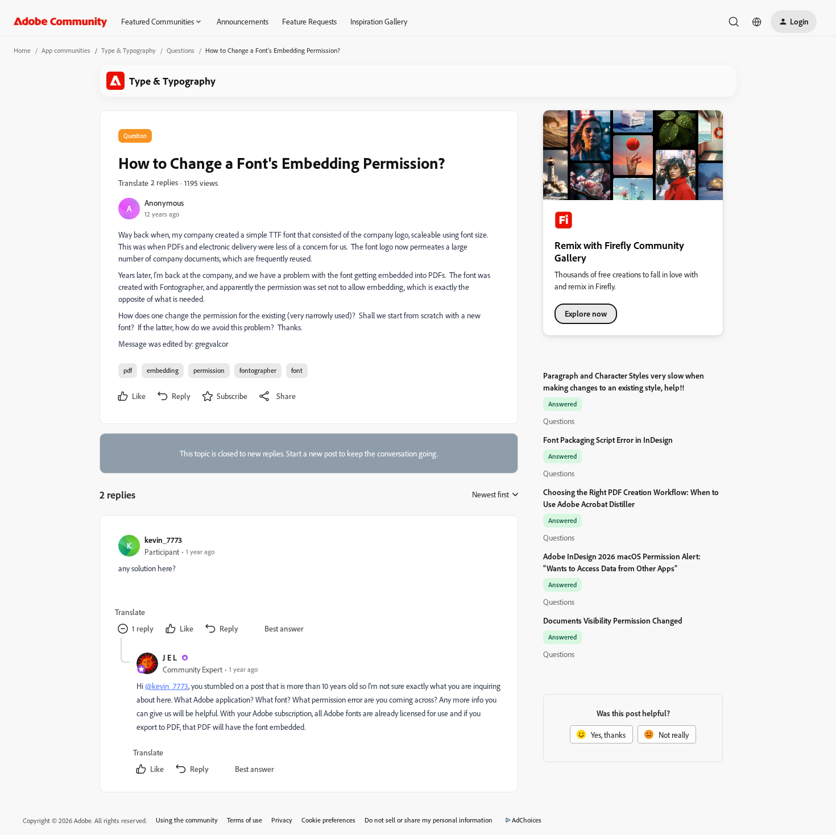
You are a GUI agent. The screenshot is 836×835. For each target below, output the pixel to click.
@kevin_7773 (166, 686)
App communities (66, 50)
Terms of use (244, 820)
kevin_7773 (163, 540)
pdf (127, 370)
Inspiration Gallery (378, 21)
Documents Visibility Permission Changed (612, 620)
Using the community (187, 820)
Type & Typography (128, 50)
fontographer (257, 370)
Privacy (281, 820)
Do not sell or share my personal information (429, 820)
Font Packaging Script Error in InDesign (608, 439)
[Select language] (757, 22)
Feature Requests (309, 21)
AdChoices (526, 820)
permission (209, 370)
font (297, 370)
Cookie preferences (328, 820)
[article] (308, 586)
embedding (163, 370)
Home (22, 50)
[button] (794, 21)
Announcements (242, 21)
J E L (170, 657)
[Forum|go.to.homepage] (60, 22)
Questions (180, 50)
